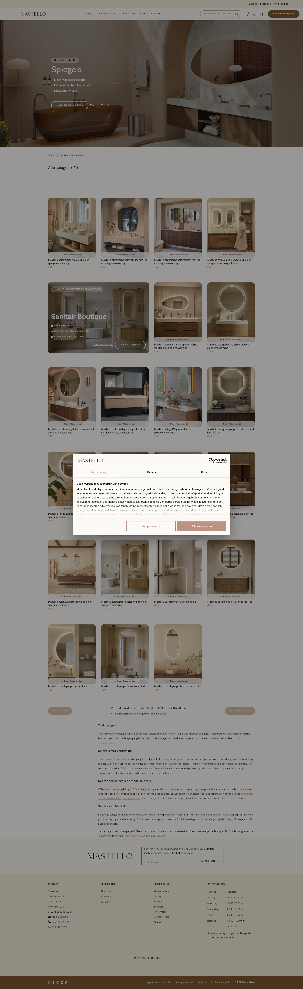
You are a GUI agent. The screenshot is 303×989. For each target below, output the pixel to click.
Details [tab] (151, 472)
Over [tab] (204, 472)
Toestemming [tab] (98, 472)
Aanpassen (149, 525)
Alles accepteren (201, 525)
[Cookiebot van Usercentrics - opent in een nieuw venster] (211, 460)
